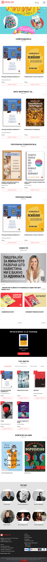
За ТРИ (25, 534)
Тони (2, 421)
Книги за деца (33, 366)
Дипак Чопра (4, 185)
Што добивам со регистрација (7, 547)
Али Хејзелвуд (20, 424)
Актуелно (3, 284)
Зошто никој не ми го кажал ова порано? (34, 183)
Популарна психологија (21, 366)
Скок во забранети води (23, 421)
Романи (42, 366)
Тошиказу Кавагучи (6, 79)
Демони (36, 390)
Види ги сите (23, 363)
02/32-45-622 (8, 540)
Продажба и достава (28, 540)
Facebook (29, 544)
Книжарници (27, 535)
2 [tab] (46, 8)
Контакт (2, 544)
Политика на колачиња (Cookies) (8, 551)
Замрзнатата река (22, 390)
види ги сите (23, 40)
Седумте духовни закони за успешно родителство (10, 183)
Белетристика (7, 366)
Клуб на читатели (28, 537)
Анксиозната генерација (32, 129)
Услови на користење (5, 546)
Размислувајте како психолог (34, 76)
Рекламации (27, 539)
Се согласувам (24, 560)
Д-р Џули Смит (28, 185)
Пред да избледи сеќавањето (10, 76)
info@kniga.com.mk (8, 541)
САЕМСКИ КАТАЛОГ (8, 312)
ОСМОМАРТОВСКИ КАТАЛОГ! (34, 312)
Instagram (29, 546)
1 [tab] (44, 8)
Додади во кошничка (12, 84)
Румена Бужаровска (5, 424)
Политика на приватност (6, 549)
